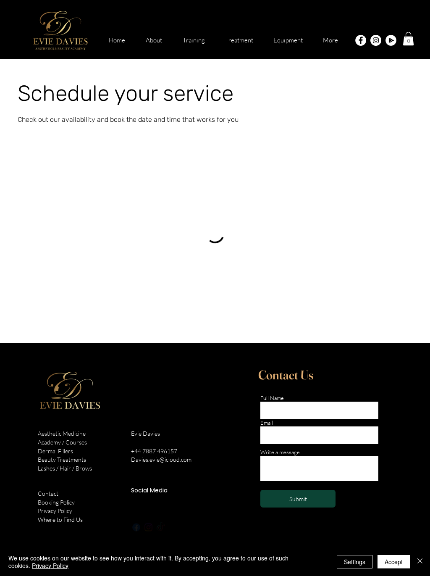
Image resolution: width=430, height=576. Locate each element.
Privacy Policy (50, 565)
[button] (408, 38)
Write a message (280, 452)
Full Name (272, 398)
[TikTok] (160, 520)
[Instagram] (375, 40)
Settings (354, 562)
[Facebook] (360, 40)
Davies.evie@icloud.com (161, 459)
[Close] (420, 561)
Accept (394, 562)
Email (266, 423)
